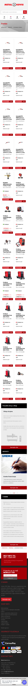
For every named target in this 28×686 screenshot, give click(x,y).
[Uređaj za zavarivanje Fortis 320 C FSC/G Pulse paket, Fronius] (7, 307)
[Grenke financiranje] (14, 463)
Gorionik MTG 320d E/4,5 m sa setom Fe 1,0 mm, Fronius (7, 52)
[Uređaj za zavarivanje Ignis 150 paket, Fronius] (20, 176)
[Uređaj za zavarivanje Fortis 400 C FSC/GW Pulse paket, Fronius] (20, 340)
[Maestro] (8, 648)
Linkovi (2, 611)
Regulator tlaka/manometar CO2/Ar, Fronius (7, 184)
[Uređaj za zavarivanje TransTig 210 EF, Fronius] (7, 242)
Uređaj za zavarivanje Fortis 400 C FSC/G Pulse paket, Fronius (7, 350)
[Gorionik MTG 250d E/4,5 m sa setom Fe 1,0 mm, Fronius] (7, 76)
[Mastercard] (3, 648)
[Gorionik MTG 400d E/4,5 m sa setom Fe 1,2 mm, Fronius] (20, 109)
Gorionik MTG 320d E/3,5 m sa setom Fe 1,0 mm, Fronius (20, 85)
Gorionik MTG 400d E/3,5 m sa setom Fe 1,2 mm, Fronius (7, 118)
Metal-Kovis (4, 27)
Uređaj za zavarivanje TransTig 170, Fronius (19, 383)
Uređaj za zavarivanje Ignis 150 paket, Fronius (20, 184)
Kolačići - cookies (5, 624)
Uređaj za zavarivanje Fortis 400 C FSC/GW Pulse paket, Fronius (20, 350)
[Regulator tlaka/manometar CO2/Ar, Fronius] (7, 176)
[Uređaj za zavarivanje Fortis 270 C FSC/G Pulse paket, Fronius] (7, 276)
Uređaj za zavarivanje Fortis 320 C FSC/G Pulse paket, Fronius (7, 317)
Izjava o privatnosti (5, 616)
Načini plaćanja (4, 608)
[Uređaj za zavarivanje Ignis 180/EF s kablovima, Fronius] (7, 209)
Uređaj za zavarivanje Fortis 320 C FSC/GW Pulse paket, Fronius (20, 317)
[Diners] (6, 651)
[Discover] (18, 648)
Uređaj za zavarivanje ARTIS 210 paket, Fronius (20, 250)
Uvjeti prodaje (4, 621)
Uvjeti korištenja (4, 623)
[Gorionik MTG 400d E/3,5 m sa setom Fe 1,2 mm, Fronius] (7, 109)
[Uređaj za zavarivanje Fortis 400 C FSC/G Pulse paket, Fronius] (7, 340)
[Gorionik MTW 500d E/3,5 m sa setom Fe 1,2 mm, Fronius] (7, 143)
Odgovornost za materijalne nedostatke (10, 609)
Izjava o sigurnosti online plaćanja (9, 614)
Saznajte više (14, 447)
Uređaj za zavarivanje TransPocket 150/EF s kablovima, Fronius (19, 219)
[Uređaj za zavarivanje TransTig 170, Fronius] (20, 373)
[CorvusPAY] (8, 643)
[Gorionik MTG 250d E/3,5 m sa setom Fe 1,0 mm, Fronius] (20, 43)
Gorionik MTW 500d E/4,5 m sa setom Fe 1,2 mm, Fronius (20, 152)
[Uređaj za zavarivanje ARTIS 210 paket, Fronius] (20, 242)
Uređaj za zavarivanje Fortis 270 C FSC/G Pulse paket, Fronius (7, 285)
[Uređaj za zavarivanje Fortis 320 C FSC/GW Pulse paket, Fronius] (20, 307)
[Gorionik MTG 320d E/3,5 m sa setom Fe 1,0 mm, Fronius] (20, 76)
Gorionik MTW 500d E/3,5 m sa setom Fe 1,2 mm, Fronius (7, 152)
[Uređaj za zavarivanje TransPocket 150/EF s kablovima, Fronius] (20, 209)
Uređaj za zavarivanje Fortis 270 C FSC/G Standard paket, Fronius (20, 285)
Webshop (10, 27)
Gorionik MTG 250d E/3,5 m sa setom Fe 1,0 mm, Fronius (20, 52)
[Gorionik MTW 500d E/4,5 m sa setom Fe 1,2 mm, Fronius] (20, 143)
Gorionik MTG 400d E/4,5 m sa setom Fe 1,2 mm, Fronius (20, 118)
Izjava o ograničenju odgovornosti (9, 613)
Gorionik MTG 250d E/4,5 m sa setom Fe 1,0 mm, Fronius (7, 85)
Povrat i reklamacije (5, 618)
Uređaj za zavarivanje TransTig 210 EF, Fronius (7, 251)
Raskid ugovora (5, 628)
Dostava (3, 619)
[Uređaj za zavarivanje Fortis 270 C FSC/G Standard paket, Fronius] (20, 276)
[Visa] (13, 648)
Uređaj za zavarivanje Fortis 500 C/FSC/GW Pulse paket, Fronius (7, 383)
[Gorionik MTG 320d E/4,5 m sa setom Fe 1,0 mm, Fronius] (7, 43)
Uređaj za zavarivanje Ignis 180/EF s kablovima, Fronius (7, 219)
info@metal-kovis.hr (9, 671)
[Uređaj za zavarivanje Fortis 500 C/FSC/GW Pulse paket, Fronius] (7, 373)
